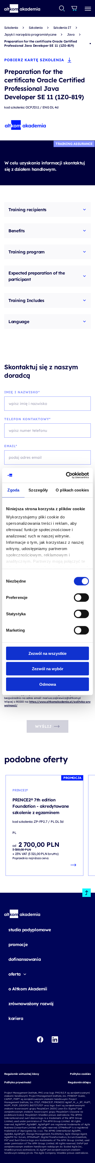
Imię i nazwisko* (22, 392)
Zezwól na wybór (47, 668)
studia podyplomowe (29, 929)
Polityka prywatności (17, 1082)
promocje (17, 944)
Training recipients (27, 209)
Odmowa (47, 684)
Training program (26, 251)
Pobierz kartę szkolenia (34, 60)
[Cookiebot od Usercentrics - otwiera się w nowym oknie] (67, 475)
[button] (22, 8)
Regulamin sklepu (79, 1082)
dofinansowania (24, 959)
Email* (10, 446)
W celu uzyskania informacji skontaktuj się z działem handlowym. (44, 166)
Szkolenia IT (62, 28)
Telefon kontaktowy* (27, 419)
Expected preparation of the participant (36, 276)
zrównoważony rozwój (31, 1003)
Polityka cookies (80, 1074)
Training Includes (26, 300)
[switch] (81, 597)
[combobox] (62, 8)
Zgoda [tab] (13, 490)
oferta (14, 974)
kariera (15, 1018)
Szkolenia (11, 28)
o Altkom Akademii (27, 988)
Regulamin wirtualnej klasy (21, 1074)
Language (18, 321)
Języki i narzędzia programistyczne (30, 34)
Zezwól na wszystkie (47, 653)
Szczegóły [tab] (38, 490)
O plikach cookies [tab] (72, 490)
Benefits (16, 230)
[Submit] (62, 8)
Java (71, 34)
